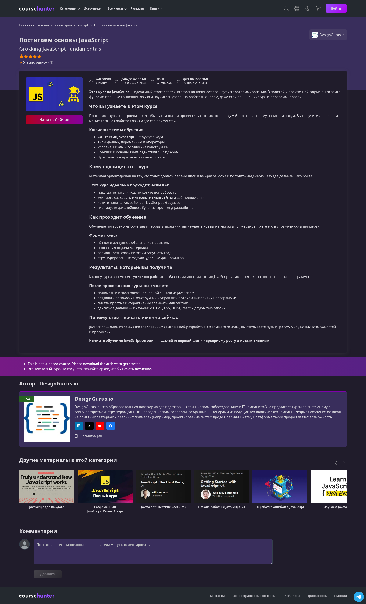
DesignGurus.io (94, 399)
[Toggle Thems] (307, 8)
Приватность (317, 595)
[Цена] (318, 8)
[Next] (344, 463)
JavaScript (101, 83)
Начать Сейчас (54, 119)
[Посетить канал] (359, 597)
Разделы (137, 8)
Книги (155, 8)
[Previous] (336, 463)
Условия (340, 595)
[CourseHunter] (36, 8)
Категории (68, 8)
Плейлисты (291, 595)
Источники (92, 8)
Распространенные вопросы (254, 595)
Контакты (217, 595)
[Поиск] (286, 8)
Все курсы (115, 8)
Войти (336, 8)
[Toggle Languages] (297, 8)
